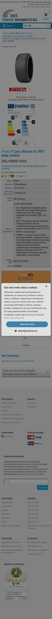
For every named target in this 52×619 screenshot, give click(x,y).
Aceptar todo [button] (27, 324)
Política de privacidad (14, 317)
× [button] (46, 286)
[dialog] (26, 309)
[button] (26, 331)
